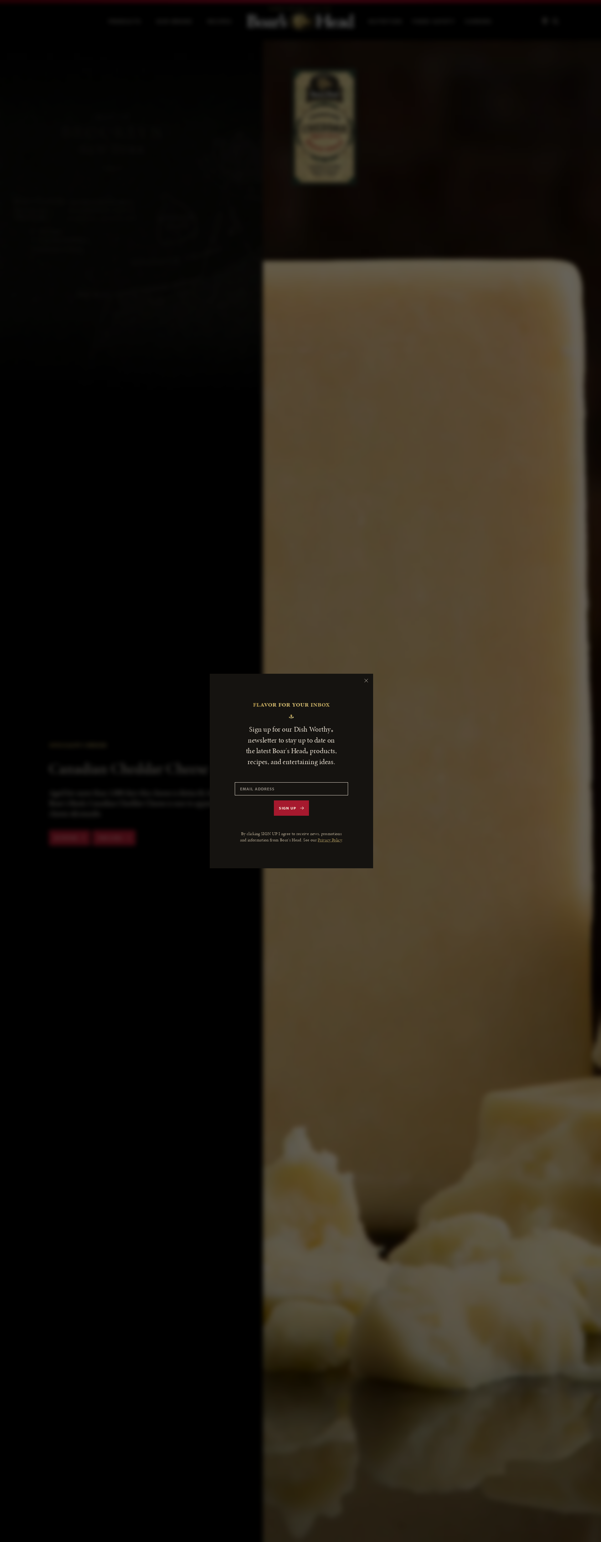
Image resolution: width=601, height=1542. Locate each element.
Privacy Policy (330, 840)
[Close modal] (366, 680)
